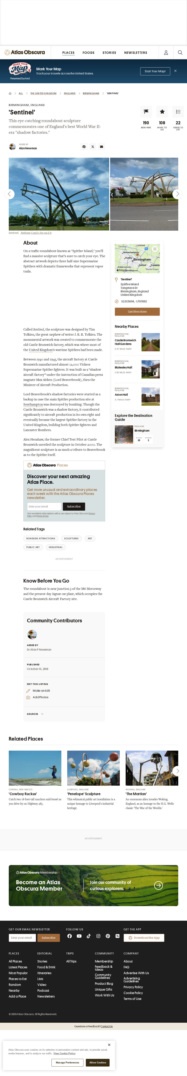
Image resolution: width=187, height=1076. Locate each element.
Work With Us (104, 995)
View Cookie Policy (64, 1053)
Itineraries (44, 973)
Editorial (44, 953)
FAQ (126, 967)
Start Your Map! (155, 71)
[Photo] (151, 342)
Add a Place (17, 996)
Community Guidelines (103, 976)
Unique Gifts (103, 989)
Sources (32, 714)
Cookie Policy (133, 993)
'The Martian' (136, 794)
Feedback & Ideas (104, 968)
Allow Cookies (97, 1062)
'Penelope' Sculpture (84, 794)
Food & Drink (46, 967)
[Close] (109, 1045)
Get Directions (137, 311)
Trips (70, 953)
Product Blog (104, 983)
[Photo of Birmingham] (124, 434)
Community (104, 953)
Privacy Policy (133, 987)
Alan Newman (28, 148)
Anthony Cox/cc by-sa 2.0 (36, 233)
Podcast (43, 990)
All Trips (71, 961)
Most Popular (18, 973)
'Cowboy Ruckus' (23, 794)
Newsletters (46, 996)
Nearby (14, 990)
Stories (42, 961)
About (128, 961)
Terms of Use (42, 516)
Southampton (33, 404)
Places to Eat (18, 978)
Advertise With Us (136, 973)
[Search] (180, 52)
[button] (146, 112)
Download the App (147, 937)
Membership (104, 961)
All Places (15, 961)
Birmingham (142, 430)
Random (15, 984)
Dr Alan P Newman (39, 649)
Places (14, 953)
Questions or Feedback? (93, 1026)
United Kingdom (41, 350)
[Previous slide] (9, 194)
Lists (40, 978)
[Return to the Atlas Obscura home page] (25, 52)
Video (41, 984)
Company (131, 953)
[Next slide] (177, 194)
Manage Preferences (67, 1062)
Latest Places (18, 967)
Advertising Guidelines (132, 980)
